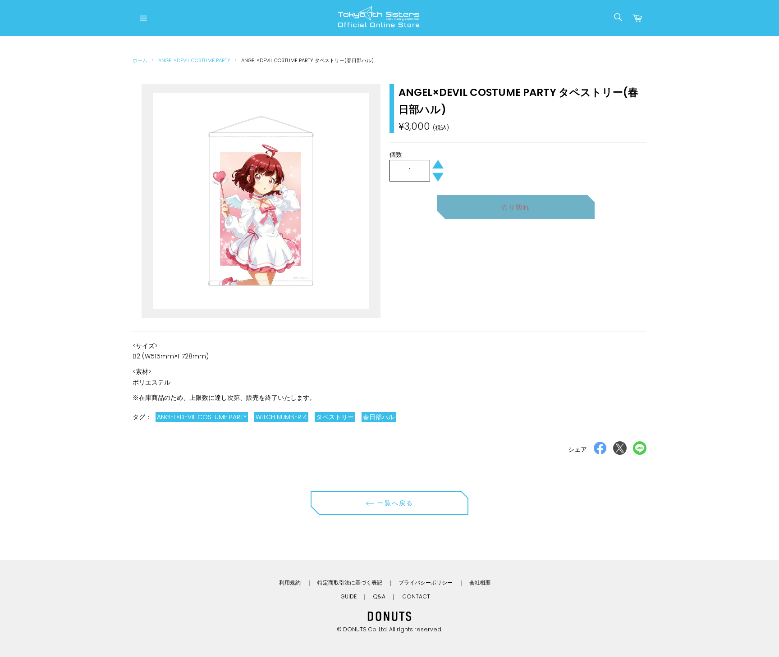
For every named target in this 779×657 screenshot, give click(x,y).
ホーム (140, 60)
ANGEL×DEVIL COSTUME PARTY (194, 60)
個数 (396, 154)
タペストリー (335, 416)
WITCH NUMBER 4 (281, 416)
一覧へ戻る (394, 502)
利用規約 (290, 582)
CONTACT (416, 596)
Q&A (379, 596)
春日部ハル (378, 416)
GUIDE (348, 596)
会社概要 (480, 582)
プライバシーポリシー (426, 582)
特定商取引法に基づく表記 (349, 582)
